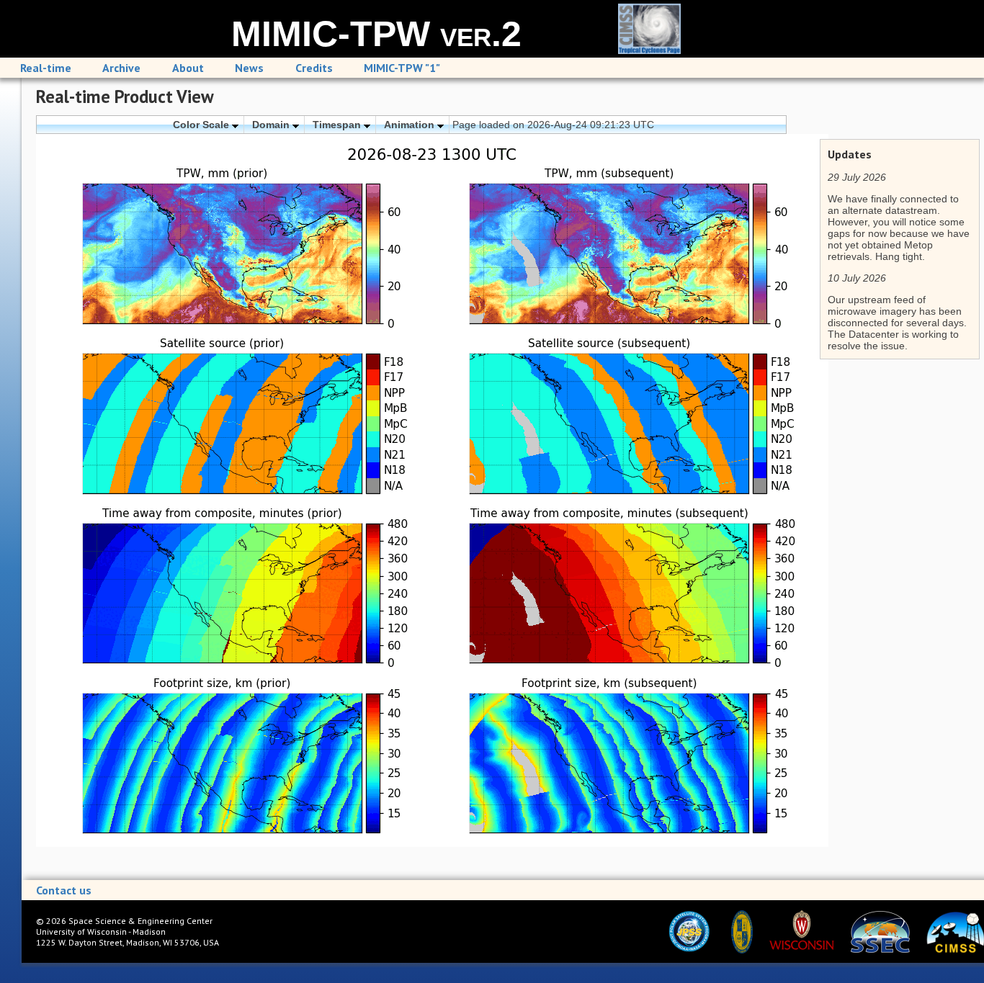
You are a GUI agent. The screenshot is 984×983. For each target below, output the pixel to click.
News (249, 67)
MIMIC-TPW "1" (402, 67)
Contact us (63, 890)
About (188, 67)
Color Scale (202, 124)
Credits (314, 67)
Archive (121, 67)
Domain (272, 124)
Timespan (338, 124)
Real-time (45, 67)
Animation (410, 124)
